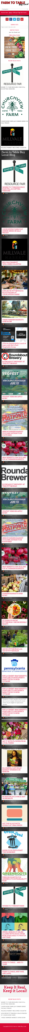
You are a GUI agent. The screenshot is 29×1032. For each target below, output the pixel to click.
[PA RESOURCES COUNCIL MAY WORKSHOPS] (14, 786)
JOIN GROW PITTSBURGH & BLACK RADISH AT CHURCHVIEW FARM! (12, 292)
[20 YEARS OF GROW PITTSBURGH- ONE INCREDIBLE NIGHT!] (14, 610)
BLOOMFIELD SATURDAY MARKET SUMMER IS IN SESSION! (12, 770)
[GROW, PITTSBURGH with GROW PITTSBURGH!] (14, 638)
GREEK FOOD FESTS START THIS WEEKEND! (12, 851)
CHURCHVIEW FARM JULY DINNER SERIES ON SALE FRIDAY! (12, 231)
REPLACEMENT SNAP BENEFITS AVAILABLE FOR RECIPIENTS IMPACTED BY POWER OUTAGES (14, 678)
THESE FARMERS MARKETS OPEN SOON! (12, 320)
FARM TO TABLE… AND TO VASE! (12, 963)
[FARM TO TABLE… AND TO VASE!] (14, 952)
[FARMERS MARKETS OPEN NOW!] (14, 583)
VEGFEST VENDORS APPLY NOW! (12, 397)
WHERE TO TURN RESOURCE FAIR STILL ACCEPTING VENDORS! (13, 189)
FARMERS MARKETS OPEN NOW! (12, 594)
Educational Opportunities (10, 800)
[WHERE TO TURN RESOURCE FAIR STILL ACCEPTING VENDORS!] (14, 173)
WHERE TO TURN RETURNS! (13, 906)
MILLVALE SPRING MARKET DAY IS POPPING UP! (13, 1000)
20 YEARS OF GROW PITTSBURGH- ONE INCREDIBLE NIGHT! (14, 622)
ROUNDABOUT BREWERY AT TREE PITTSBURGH (13, 362)
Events (6, 193)
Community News (8, 266)
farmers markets (8, 324)
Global (6, 461)
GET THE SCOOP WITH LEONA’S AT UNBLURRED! (12, 824)
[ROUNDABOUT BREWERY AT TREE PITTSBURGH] (14, 356)
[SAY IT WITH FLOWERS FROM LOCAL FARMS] (14, 731)
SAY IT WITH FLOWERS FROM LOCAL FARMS (14, 742)
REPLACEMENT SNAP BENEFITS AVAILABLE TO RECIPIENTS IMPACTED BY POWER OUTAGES (14, 691)
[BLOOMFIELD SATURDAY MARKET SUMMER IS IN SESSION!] (14, 757)
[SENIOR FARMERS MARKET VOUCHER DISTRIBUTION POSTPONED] (14, 417)
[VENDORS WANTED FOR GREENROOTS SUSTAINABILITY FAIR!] (14, 867)
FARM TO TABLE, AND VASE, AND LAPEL (13, 972)
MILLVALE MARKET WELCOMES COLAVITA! (11, 263)
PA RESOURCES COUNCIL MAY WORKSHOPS (13, 797)
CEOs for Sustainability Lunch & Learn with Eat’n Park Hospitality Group (14, 345)
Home (10, 12)
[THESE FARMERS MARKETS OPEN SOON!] (14, 309)
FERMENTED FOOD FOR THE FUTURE (13, 1027)
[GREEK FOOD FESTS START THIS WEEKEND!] (14, 840)
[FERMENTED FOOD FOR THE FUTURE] (14, 1016)
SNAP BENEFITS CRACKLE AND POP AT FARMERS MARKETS (14, 458)
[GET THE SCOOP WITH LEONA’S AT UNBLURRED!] (14, 813)
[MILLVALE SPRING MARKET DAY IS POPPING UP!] (14, 989)
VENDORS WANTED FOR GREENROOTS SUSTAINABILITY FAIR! (14, 879)
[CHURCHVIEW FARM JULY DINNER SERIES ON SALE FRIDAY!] (14, 212)
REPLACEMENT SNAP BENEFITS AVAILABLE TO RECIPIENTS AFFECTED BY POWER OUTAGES (14, 712)
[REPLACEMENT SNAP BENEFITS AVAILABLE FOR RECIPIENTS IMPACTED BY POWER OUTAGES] (14, 665)
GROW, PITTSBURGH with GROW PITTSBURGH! (12, 650)
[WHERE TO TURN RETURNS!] (14, 895)
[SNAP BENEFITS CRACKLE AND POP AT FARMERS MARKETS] (14, 448)
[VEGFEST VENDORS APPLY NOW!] (14, 382)
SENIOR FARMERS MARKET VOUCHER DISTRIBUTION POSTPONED (12, 433)
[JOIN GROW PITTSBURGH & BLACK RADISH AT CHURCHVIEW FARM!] (14, 279)
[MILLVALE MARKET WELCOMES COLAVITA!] (14, 250)
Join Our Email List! (14, 32)
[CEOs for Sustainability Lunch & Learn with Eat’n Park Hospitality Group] (14, 334)
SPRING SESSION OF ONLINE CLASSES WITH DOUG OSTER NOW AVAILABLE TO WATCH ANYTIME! (14, 934)
